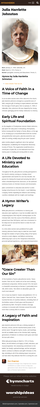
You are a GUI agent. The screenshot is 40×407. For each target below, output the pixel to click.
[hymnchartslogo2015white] (20, 381)
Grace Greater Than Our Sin (13, 83)
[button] (31, 2)
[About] (4, 361)
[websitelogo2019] (20, 393)
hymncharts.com (12, 404)
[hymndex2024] (8, 3)
